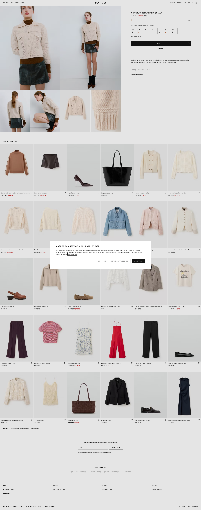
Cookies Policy (72, 254)
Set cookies (102, 261)
